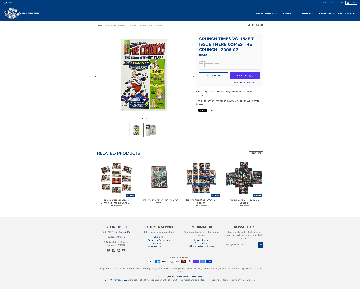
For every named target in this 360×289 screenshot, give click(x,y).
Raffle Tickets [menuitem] (346, 13)
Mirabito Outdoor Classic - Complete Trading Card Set (116, 201)
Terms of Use (201, 243)
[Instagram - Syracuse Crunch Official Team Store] (257, 25)
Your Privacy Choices (203, 246)
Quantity (203, 62)
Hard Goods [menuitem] (325, 13)
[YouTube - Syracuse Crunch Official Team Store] (261, 25)
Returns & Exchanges (159, 240)
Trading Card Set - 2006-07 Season (201, 201)
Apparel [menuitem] (288, 13)
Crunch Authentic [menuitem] (266, 13)
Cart (352, 3)
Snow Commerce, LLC (116, 280)
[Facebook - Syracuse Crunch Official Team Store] (253, 25)
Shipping (158, 237)
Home (99, 25)
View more (256, 153)
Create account (336, 3)
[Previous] (95, 77)
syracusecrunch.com (158, 246)
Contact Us (124, 232)
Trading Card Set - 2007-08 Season (244, 201)
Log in (323, 3)
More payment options (245, 82)
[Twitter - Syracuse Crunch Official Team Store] (249, 25)
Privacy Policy (201, 240)
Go (260, 245)
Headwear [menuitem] (305, 13)
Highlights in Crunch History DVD (159, 200)
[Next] (193, 77)
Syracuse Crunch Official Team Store (184, 277)
